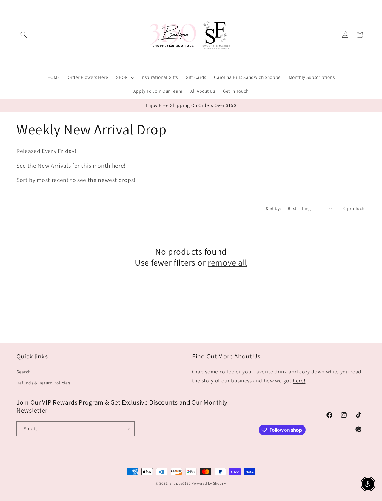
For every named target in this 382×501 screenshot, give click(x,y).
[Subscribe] (127, 429)
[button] (23, 34)
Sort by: (273, 208)
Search (23, 371)
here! (299, 380)
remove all (227, 262)
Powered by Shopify (209, 483)
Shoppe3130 (180, 483)
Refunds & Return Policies (43, 383)
